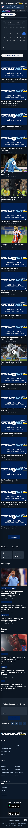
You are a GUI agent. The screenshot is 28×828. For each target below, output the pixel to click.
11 (7, 37)
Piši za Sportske (5, 751)
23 (24, 40)
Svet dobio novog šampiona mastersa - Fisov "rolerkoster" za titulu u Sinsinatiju (14, 7)
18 (7, 40)
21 (17, 40)
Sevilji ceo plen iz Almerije (10, 527)
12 (10, 37)
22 (20, 40)
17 (4, 40)
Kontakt (17, 746)
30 (24, 44)
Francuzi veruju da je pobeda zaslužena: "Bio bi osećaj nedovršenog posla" (12, 594)
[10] (3, 7)
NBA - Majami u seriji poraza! (11, 221)
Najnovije (15, 10)
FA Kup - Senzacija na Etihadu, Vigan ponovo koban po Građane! (13, 503)
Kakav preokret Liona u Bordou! (12, 126)
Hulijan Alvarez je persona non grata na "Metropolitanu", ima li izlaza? (13, 673)
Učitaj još (14, 537)
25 (7, 44)
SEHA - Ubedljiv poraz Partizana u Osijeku (12, 456)
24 (4, 44)
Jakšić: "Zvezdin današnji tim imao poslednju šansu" (12, 619)
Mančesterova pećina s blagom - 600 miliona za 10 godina (13, 338)
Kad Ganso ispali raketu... (10, 268)
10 (4, 37)
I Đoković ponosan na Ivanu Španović (14, 79)
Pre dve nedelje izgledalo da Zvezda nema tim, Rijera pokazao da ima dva (13, 607)
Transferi (3, 775)
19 (10, 40)
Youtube (3, 793)
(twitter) (19, 553)
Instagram (4, 796)
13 (14, 37)
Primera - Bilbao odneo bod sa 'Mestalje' (11, 149)
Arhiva (3, 754)
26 (10, 44)
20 (14, 40)
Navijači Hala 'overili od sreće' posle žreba (13, 385)
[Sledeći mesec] (24, 23)
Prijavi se (14, 717)
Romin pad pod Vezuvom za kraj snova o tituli (12, 174)
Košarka (17, 766)
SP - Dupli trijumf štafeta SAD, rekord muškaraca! (14, 292)
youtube (19, 556)
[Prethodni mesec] (4, 23)
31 (4, 47)
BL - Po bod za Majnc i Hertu (10, 480)
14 (17, 37)
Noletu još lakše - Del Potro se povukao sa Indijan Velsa (11, 102)
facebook (7, 553)
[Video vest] (14, 116)
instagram (7, 556)
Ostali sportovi (19, 772)
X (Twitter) (4, 790)
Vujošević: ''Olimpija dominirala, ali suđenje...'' (13, 410)
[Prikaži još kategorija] (26, 10)
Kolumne (17, 769)
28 (17, 44)
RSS (16, 748)
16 (24, 37)
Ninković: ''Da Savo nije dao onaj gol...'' (12, 245)
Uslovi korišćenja (6, 748)
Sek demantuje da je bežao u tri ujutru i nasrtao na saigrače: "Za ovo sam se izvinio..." (13, 659)
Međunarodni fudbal (7, 772)
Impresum (4, 746)
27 (14, 44)
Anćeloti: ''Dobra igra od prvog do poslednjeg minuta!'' (12, 198)
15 (20, 37)
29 (20, 44)
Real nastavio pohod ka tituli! (11, 362)
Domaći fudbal (5, 769)
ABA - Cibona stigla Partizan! (11, 315)
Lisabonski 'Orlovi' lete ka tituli (11, 433)
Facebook (4, 787)
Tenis (16, 775)
